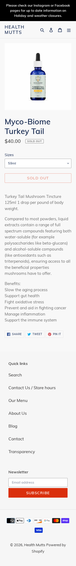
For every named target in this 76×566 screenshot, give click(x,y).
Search (15, 374)
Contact (16, 438)
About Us (17, 413)
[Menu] (68, 29)
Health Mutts (15, 29)
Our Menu (18, 400)
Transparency (21, 451)
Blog (12, 426)
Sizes (9, 154)
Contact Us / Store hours (32, 387)
